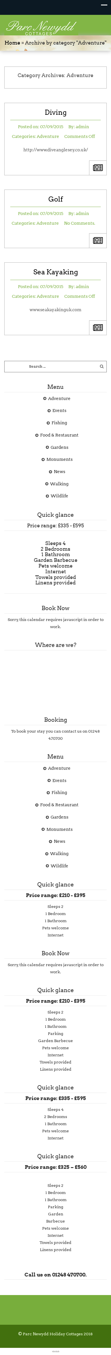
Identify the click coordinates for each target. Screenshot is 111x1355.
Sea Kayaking (55, 272)
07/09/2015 (51, 126)
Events (59, 410)
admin (82, 126)
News (59, 471)
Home (12, 43)
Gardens (59, 447)
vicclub (55, 1351)
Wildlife (59, 495)
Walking (59, 483)
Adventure (48, 136)
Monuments (59, 459)
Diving (56, 112)
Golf (55, 199)
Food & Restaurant (59, 435)
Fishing (59, 422)
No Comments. (79, 223)
